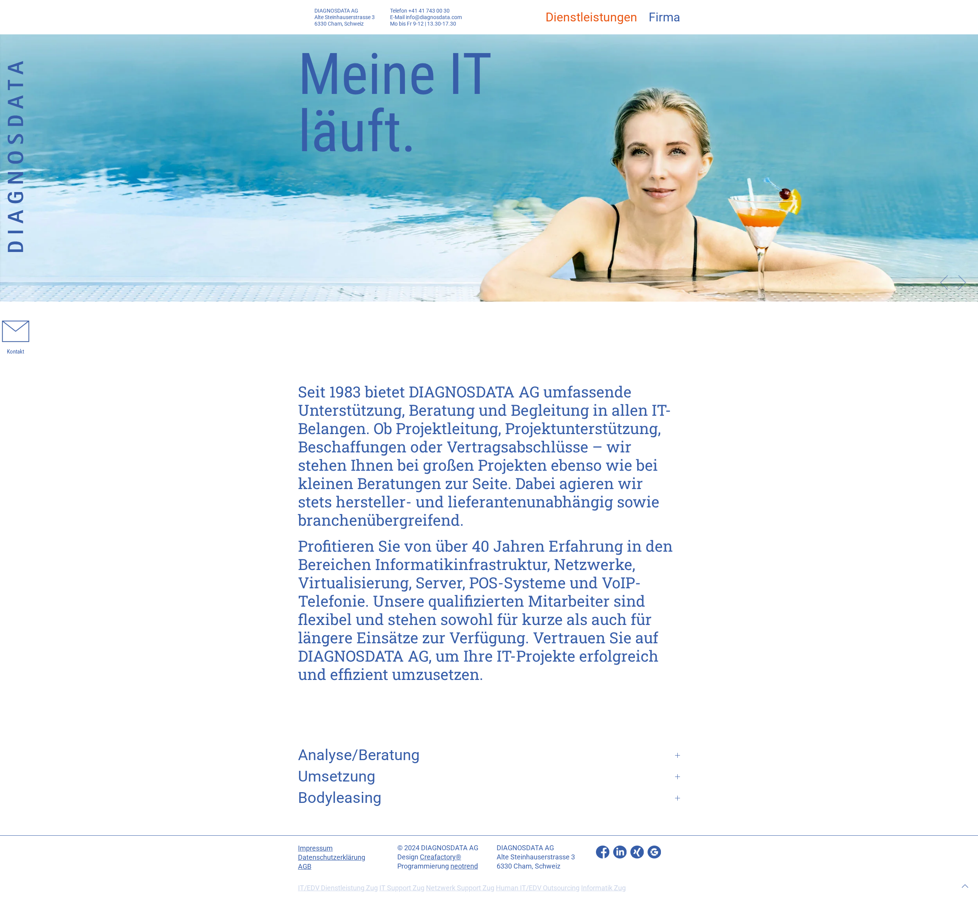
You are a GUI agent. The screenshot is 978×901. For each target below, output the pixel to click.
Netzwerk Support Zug (460, 888)
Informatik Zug (603, 888)
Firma (664, 17)
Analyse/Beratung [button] (358, 755)
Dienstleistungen (591, 17)
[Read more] (602, 851)
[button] (944, 282)
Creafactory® (440, 857)
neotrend (464, 866)
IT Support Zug (401, 888)
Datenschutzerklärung (331, 857)
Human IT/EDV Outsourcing (538, 888)
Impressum (315, 848)
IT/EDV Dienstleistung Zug (338, 888)
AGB (304, 866)
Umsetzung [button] (336, 776)
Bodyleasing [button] (339, 798)
